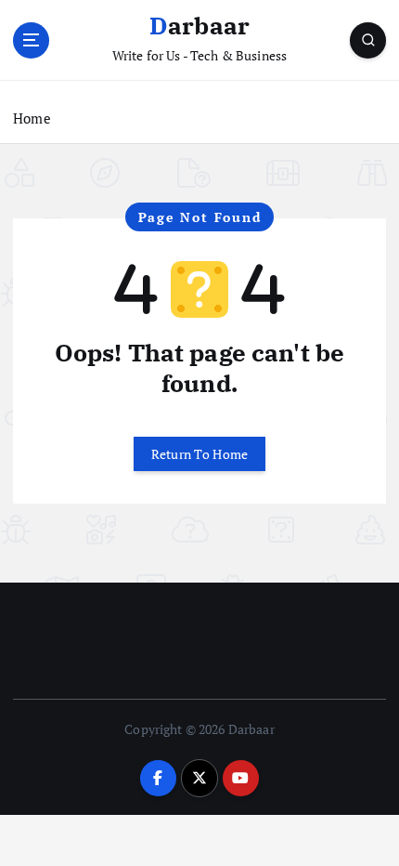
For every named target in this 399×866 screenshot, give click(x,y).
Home (32, 118)
